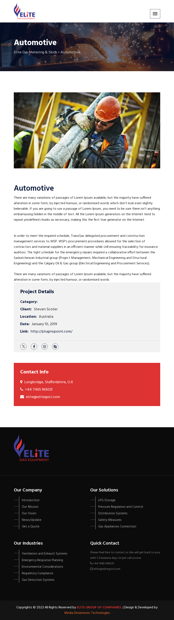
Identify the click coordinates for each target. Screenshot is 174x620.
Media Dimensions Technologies (87, 613)
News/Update (31, 520)
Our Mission (30, 506)
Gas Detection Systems (38, 580)
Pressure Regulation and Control (120, 506)
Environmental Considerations (42, 566)
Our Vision (29, 513)
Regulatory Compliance (37, 573)
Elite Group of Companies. (99, 607)
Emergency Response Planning (42, 560)
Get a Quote (30, 526)
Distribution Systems (113, 513)
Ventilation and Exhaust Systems (44, 553)
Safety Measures (110, 520)
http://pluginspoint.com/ (51, 332)
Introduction (30, 500)
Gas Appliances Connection (117, 526)
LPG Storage (106, 500)
